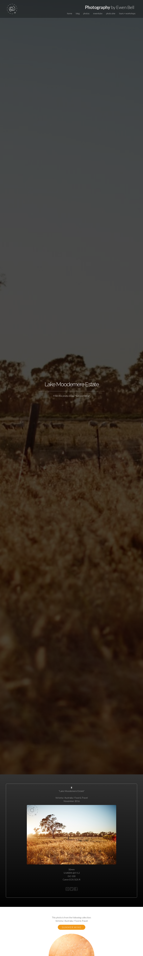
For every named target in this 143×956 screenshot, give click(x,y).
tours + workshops (127, 13)
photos (86, 13)
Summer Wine (71, 927)
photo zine (110, 13)
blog (77, 13)
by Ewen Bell (109, 7)
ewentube (97, 13)
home (69, 13)
